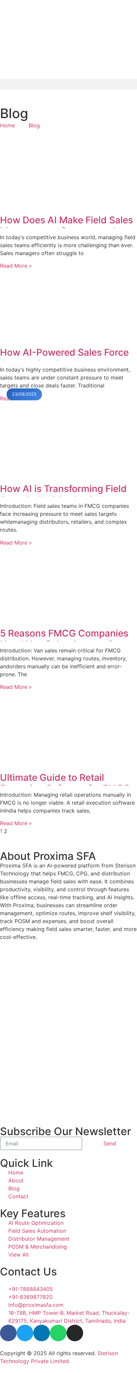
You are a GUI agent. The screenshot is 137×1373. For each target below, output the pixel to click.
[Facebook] (8, 1333)
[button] (68, 84)
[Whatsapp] (58, 1333)
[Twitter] (25, 1333)
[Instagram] (75, 1333)
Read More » (16, 265)
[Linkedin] (41, 1333)
